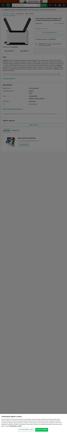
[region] (33, 423)
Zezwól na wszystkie (41, 429)
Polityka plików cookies (15, 426)
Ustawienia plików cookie (26, 429)
